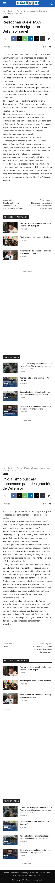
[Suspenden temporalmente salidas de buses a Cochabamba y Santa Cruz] (10, 396)
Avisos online (45, 873)
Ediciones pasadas (20, 875)
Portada (6, 873)
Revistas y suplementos (29, 873)
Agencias (32, 875)
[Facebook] (13, 38)
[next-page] (8, 264)
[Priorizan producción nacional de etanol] (10, 241)
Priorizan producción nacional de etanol (35, 237)
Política (19, 11)
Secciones (11, 11)
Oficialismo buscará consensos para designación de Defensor (13, 205)
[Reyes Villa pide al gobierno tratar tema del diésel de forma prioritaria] (10, 410)
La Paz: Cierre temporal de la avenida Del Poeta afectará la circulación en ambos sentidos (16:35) (36, 366)
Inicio (4, 11)
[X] (19, 38)
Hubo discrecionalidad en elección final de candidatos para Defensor (40, 205)
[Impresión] (42, 38)
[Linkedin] (30, 38)
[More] (48, 38)
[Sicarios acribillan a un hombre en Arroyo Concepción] (10, 382)
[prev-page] (4, 264)
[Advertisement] (27, 311)
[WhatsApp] (25, 38)
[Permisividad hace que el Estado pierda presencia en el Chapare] (10, 227)
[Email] (36, 38)
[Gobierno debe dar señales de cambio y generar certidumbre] (10, 255)
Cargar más (26, 420)
